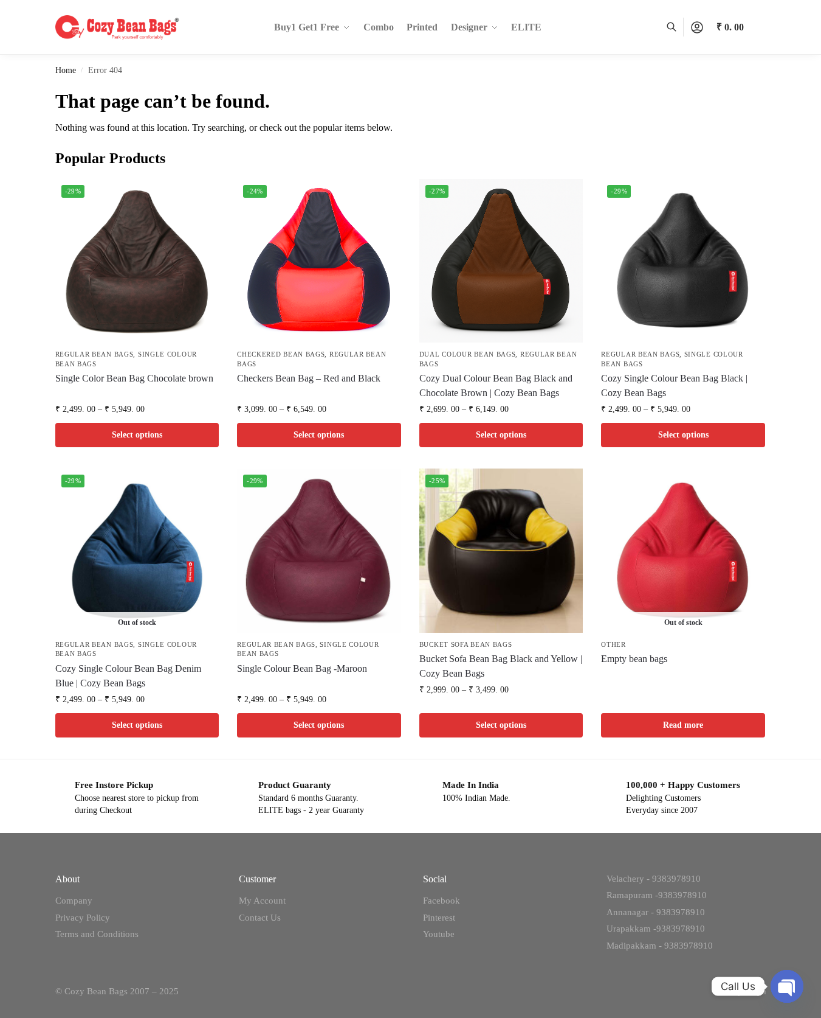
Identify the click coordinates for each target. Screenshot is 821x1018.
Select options (137, 434)
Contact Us (260, 917)
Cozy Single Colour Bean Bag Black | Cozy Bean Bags (674, 385)
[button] (741, 27)
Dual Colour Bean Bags (467, 354)
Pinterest (439, 917)
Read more (683, 725)
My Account (262, 900)
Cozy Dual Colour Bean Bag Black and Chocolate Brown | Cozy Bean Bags (495, 385)
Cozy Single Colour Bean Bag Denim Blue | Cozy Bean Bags (128, 675)
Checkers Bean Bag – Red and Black (308, 378)
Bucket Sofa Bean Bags (465, 644)
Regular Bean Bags (94, 354)
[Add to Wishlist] (203, 194)
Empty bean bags (634, 659)
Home (65, 70)
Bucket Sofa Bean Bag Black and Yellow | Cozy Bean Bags (500, 666)
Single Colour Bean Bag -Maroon (302, 668)
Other (613, 644)
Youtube (439, 934)
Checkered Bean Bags (281, 354)
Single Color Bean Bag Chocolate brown (134, 378)
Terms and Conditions (97, 934)
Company (73, 900)
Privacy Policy (82, 917)
